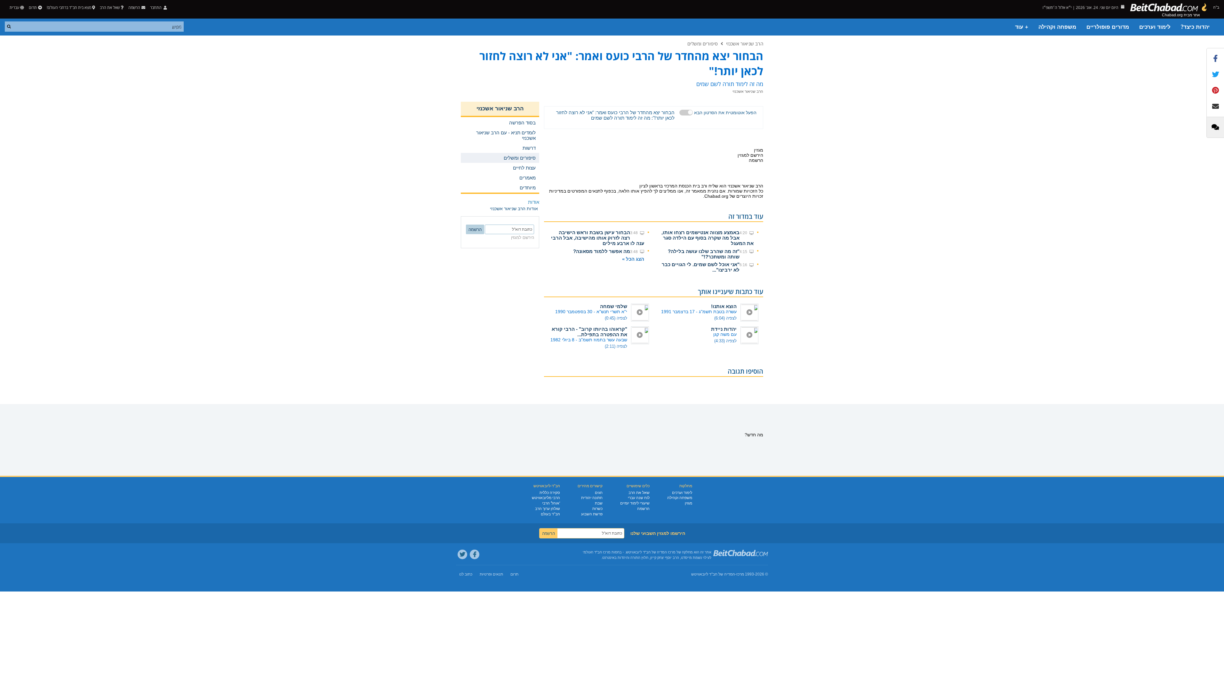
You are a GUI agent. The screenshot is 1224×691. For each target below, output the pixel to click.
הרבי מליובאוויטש (546, 498)
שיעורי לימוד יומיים (635, 503)
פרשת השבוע (592, 514)
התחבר (156, 7)
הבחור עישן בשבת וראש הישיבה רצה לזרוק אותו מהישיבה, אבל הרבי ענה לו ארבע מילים (597, 238)
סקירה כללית (550, 492)
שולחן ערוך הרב (547, 508)
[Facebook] (474, 554)
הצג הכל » (633, 259)
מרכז (740, 574)
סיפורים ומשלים (702, 43)
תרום (33, 7)
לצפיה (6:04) (725, 318)
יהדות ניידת (724, 329)
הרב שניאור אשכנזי (744, 43)
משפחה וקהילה (1057, 27)
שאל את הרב (110, 7)
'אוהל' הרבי (551, 503)
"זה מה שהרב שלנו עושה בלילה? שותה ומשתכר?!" (704, 254)
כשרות (597, 508)
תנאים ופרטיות (491, 574)
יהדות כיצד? (1195, 27)
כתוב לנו (465, 574)
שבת (599, 503)
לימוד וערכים (1155, 27)
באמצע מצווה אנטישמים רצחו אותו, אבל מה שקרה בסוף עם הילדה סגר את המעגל (707, 238)
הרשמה (643, 508)
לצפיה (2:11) (616, 346)
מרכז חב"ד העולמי (597, 552)
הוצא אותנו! (724, 306)
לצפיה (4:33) (725, 340)
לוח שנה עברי (639, 498)
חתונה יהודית (592, 498)
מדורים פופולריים (1107, 27)
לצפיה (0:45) (616, 318)
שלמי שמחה (613, 306)
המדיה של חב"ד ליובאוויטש (713, 574)
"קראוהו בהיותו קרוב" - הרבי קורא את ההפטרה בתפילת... (589, 331)
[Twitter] (462, 554)
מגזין (688, 503)
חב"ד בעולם (550, 514)
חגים (599, 492)
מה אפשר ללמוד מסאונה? (601, 251)
